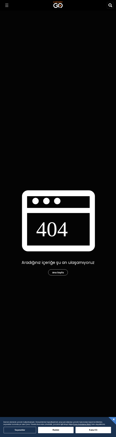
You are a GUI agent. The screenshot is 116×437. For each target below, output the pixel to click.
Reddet (56, 430)
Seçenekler (20, 430)
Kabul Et (93, 430)
